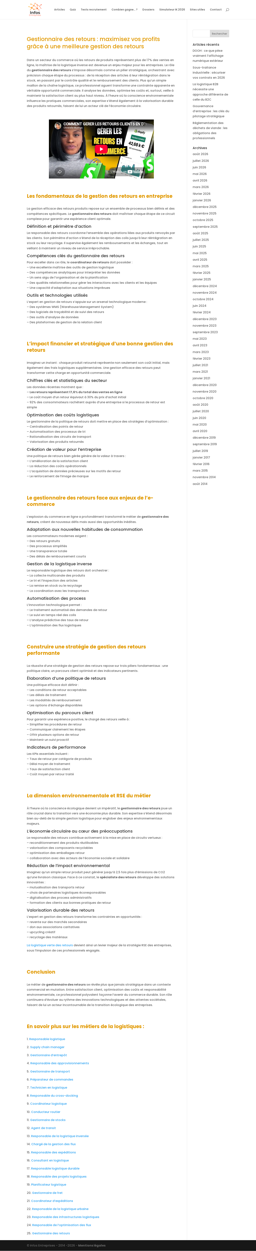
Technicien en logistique (48, 1087)
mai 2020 (200, 424)
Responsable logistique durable (55, 1168)
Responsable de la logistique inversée (60, 1136)
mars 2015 (200, 470)
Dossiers (148, 9)
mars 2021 (200, 372)
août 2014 (200, 484)
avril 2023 (200, 345)
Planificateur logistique (48, 1184)
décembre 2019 (204, 437)
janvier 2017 (201, 457)
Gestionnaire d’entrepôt (48, 1055)
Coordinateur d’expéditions (52, 1201)
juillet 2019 (200, 451)
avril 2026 (200, 180)
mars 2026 (201, 187)
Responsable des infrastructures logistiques (65, 1217)
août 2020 (200, 405)
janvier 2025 (202, 279)
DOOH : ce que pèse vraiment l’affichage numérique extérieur (208, 56)
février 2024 (202, 312)
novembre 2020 (204, 391)
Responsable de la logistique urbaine (60, 1209)
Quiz (73, 9)
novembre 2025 (204, 213)
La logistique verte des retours (50, 945)
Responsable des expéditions (53, 1152)
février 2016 (201, 464)
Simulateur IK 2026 (172, 9)
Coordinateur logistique (48, 1104)
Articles (59, 9)
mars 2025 (201, 266)
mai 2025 (200, 253)
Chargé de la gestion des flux (53, 1144)
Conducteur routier (45, 1112)
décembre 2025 (205, 207)
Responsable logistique (47, 1039)
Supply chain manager (47, 1047)
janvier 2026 (202, 200)
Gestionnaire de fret (47, 1193)
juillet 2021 (200, 365)
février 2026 (201, 194)
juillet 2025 (201, 240)
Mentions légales (92, 1245)
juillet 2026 (201, 161)
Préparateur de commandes (51, 1079)
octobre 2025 (203, 220)
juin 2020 (199, 418)
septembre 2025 (205, 227)
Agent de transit (43, 1128)
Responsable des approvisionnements (59, 1063)
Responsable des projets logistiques (59, 1176)
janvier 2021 (201, 378)
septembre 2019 (205, 444)
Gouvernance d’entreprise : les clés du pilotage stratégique (211, 111)
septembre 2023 (205, 332)
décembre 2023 (205, 319)
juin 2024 (199, 306)
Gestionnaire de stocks (48, 1120)
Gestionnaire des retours (51, 1233)
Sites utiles (197, 9)
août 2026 (200, 154)
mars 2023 (201, 352)
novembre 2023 (204, 325)
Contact (216, 9)
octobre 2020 (203, 398)
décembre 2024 (205, 286)
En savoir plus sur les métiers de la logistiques (84, 1026)
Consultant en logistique (50, 1160)
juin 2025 (199, 246)
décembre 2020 (205, 385)
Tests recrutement (94, 9)
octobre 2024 (203, 299)
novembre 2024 (205, 293)
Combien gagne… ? (125, 9)
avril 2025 (200, 260)
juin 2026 (199, 167)
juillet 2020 (201, 411)
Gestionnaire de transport (50, 1071)
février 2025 (201, 273)
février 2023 (201, 358)
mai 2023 (200, 339)
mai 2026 (200, 174)
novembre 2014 (204, 477)
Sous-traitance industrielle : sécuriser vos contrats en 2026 (209, 72)
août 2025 (200, 233)
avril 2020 (200, 431)
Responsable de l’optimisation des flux (61, 1225)
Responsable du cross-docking (54, 1095)
